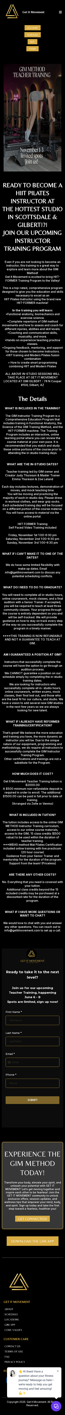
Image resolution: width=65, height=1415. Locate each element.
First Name (14, 1012)
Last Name (13, 1033)
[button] (60, 12)
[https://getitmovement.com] (12, 12)
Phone (11, 1074)
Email (10, 1054)
